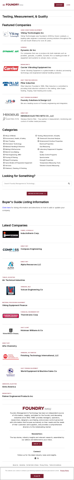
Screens (23, 47)
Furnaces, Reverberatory (30, 312)
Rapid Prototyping (11, 160)
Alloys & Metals (10, 136)
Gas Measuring (45, 146)
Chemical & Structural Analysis (50, 138)
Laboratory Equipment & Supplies (51, 149)
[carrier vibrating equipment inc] (10, 68)
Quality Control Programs (48, 155)
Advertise (22, 465)
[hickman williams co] (10, 331)
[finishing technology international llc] (10, 356)
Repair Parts (25, 64)
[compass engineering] (10, 250)
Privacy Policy (44, 465)
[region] (37, 473)
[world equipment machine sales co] (10, 372)
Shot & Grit (25, 327)
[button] (3, 4)
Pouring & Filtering (11, 157)
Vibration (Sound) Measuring (49, 165)
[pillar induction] (10, 84)
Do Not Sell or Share (32, 465)
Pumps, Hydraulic (27, 230)
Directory (24, 113)
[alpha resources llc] (10, 265)
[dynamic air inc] (10, 51)
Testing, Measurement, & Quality (48, 136)
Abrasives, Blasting (9, 384)
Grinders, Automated (28, 352)
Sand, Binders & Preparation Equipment (18, 163)
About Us (15, 465)
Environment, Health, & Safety (15, 138)
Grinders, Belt (26, 286)
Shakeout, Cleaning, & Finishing (16, 168)
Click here (6, 208)
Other (42, 152)
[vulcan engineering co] (10, 290)
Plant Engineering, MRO (13, 155)
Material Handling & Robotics (15, 146)
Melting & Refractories (13, 149)
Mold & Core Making (12, 152)
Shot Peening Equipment (29, 97)
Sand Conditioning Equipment (31, 30)
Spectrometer (44, 157)
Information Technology (13, 144)
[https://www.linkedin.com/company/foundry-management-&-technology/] (35, 458)
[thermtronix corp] (10, 316)
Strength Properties (46, 160)
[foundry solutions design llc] (10, 101)
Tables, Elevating (8, 277)
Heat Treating (10, 141)
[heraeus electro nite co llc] (10, 117)
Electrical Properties (46, 144)
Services (8, 165)
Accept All (37, 476)
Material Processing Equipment (13, 302)
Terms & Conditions (55, 465)
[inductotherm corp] (10, 234)
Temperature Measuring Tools (50, 163)
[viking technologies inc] (10, 34)
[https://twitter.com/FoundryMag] (38, 458)
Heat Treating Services (29, 80)
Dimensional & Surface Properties (51, 141)
